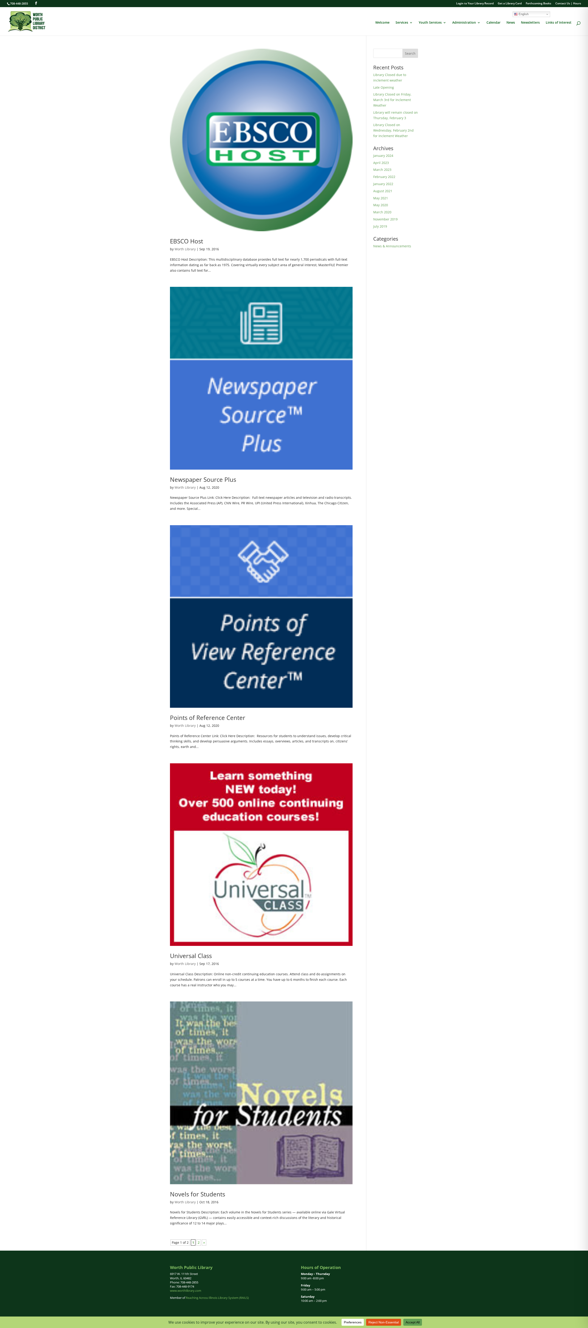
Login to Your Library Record (475, 3)
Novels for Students (197, 1194)
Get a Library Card (510, 3)
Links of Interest (558, 23)
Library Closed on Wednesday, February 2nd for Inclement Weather (393, 130)
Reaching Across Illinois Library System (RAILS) (217, 1298)
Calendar (493, 23)
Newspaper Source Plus (203, 479)
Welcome (382, 23)
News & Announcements (392, 246)
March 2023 (382, 169)
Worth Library (185, 249)
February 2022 (384, 177)
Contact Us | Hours (568, 3)
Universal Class (191, 956)
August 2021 (382, 191)
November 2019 (385, 219)
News (510, 23)
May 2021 (380, 198)
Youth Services (430, 23)
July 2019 (380, 226)
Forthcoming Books (538, 3)
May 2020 (380, 205)
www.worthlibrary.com (185, 1291)
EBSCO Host (186, 241)
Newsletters (530, 23)
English (523, 14)
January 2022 (383, 184)
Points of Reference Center (207, 717)
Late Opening (383, 87)
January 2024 (383, 155)
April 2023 (381, 163)
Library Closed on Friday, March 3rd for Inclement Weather (392, 99)
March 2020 (382, 212)
